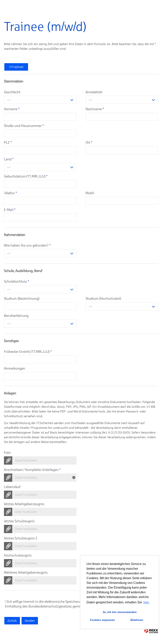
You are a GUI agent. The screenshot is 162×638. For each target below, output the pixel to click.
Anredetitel (94, 92)
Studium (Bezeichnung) (21, 299)
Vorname (12, 109)
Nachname (95, 109)
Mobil (90, 193)
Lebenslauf (12, 487)
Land (9, 159)
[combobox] (40, 100)
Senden (30, 620)
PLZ (8, 142)
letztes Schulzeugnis (19, 521)
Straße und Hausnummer (24, 126)
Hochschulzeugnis (18, 555)
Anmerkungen (14, 368)
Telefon (10, 193)
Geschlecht (12, 92)
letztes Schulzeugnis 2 (20, 538)
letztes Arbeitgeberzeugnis (24, 504)
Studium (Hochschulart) (103, 299)
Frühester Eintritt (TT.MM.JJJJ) (28, 352)
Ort (89, 142)
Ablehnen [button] (136, 619)
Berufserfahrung (16, 316)
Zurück (12, 620)
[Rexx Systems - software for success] (151, 631)
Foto (7, 453)
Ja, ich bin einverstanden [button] (120, 612)
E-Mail (10, 210)
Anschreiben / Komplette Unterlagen (32, 470)
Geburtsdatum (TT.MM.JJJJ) (26, 176)
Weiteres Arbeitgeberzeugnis (26, 572)
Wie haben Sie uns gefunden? (27, 245)
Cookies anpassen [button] (102, 619)
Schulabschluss (16, 281)
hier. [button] (146, 602)
